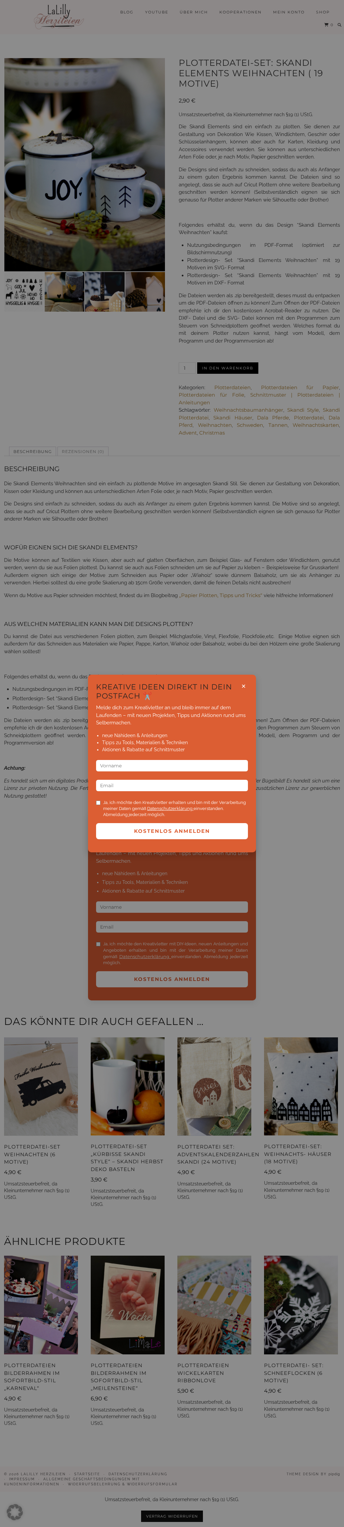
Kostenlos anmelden (172, 831)
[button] (15, 1512)
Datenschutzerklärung (170, 808)
